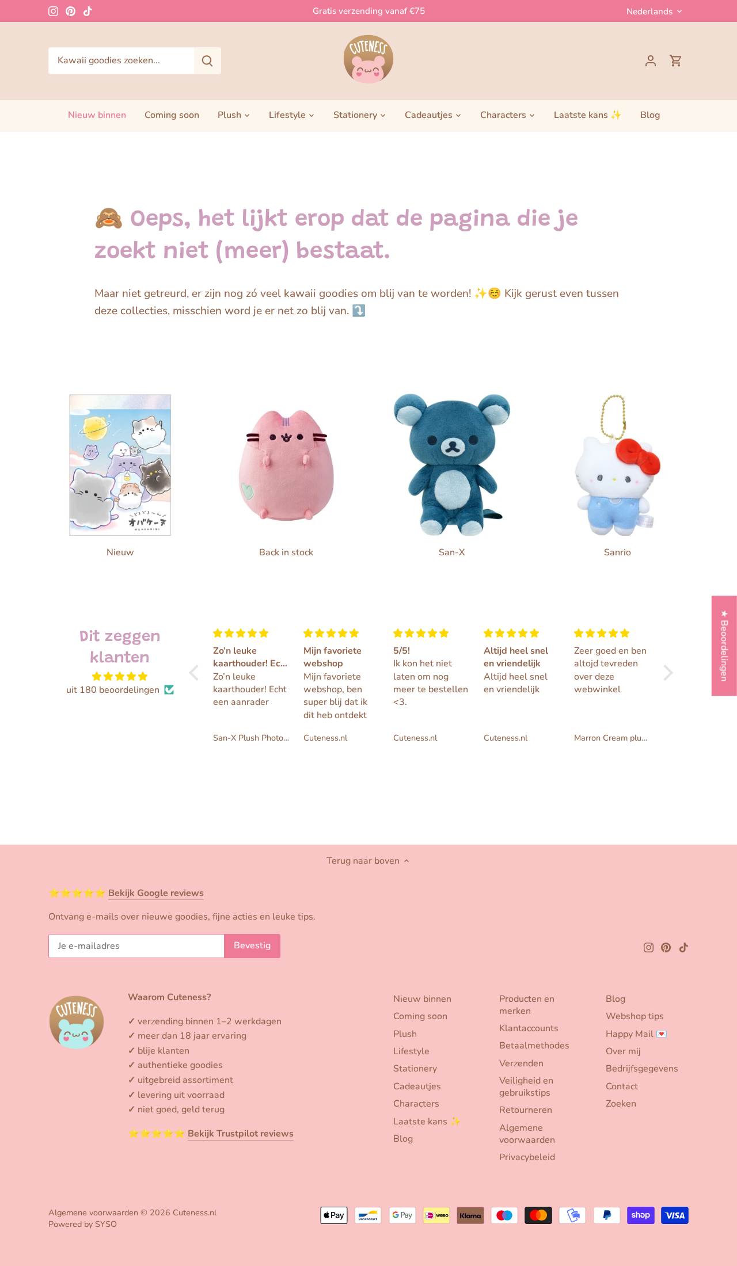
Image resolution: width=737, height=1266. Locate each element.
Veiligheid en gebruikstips (526, 1086)
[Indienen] (207, 61)
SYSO (106, 1224)
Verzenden (521, 1063)
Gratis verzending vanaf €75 (369, 11)
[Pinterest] (70, 11)
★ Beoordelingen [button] (724, 646)
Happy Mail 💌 (636, 1034)
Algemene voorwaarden (527, 1134)
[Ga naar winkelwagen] (676, 61)
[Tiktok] (88, 11)
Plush (405, 1034)
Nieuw (120, 552)
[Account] (650, 61)
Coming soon (420, 1016)
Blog (403, 1138)
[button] (197, 672)
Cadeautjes (417, 1086)
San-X (452, 552)
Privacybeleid (527, 1157)
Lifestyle (411, 1051)
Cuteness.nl (194, 1212)
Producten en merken (526, 1005)
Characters (416, 1103)
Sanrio (617, 552)
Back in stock (286, 552)
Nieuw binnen (422, 999)
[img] (120, 676)
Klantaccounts (529, 1028)
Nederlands (649, 11)
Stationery (415, 1068)
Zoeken (621, 1103)
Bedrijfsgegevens (642, 1068)
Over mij (623, 1051)
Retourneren (525, 1110)
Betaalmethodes (534, 1045)
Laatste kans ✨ (427, 1121)
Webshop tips (635, 1016)
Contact (622, 1086)
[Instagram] (53, 11)
